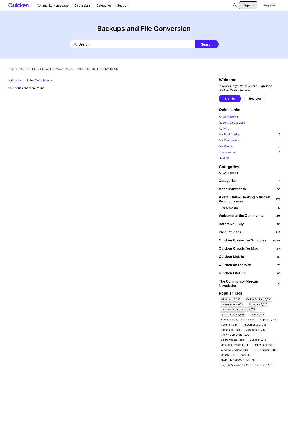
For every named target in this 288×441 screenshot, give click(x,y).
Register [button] (255, 98)
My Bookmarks (249, 134)
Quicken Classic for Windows (249, 240)
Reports (268, 319)
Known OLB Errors (235, 334)
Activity (224, 128)
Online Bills (263, 344)
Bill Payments (232, 339)
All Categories (228, 116)
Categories (249, 180)
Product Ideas (249, 232)
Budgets (258, 339)
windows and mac (234, 349)
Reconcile (230, 329)
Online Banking (258, 299)
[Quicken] (18, 5)
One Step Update (234, 344)
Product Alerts (250, 207)
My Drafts (249, 146)
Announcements (249, 189)
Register (229, 324)
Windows (230, 299)
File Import (263, 365)
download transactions (238, 309)
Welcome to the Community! (249, 215)
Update (228, 355)
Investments (232, 304)
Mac (257, 314)
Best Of (224, 158)
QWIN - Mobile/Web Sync (238, 360)
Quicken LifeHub (249, 273)
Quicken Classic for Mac (249, 248)
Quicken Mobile (249, 257)
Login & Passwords (235, 365)
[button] (18, 80)
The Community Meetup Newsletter (249, 283)
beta (246, 355)
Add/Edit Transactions (237, 319)
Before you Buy (249, 224)
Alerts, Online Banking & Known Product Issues (249, 199)
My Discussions (229, 140)
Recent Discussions (232, 122)
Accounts (258, 304)
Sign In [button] (230, 98)
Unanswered (249, 152)
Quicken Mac (233, 314)
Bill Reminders (265, 349)
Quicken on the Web (249, 265)
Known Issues (255, 324)
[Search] (235, 5)
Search (207, 44)
